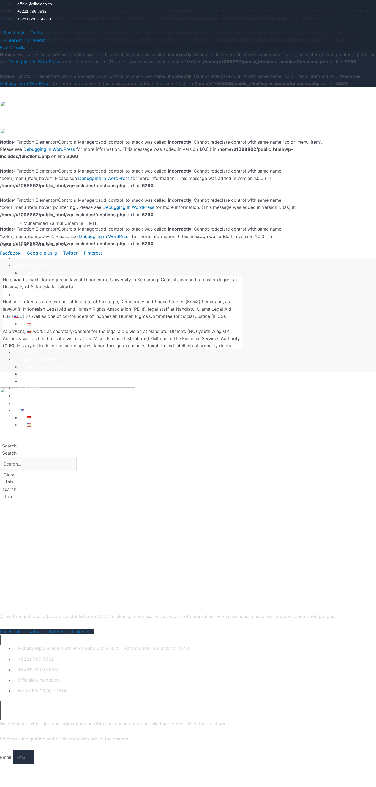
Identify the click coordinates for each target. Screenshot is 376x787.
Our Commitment (44, 272)
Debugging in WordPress (34, 61)
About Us (23, 258)
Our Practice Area (31, 265)
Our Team (23, 294)
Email (6, 757)
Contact (21, 309)
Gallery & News (29, 301)
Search (9, 453)
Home (19, 251)
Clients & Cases (43, 287)
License (34, 280)
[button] (9, 442)
